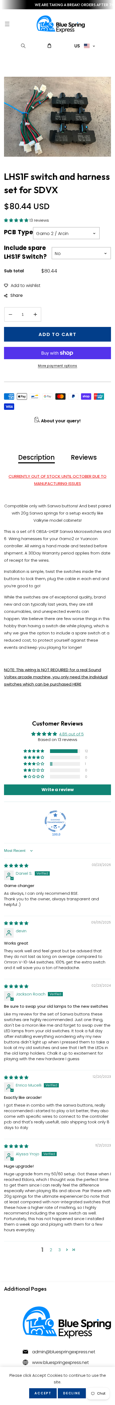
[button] (7, 24)
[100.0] (55, 821)
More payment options (57, 365)
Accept (42, 1393)
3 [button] (59, 1250)
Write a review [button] (57, 790)
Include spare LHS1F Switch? (25, 252)
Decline (71, 1393)
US (77, 45)
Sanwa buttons (62, 506)
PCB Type (18, 232)
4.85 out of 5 (71, 734)
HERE (76, 684)
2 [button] (51, 1250)
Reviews (84, 457)
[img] (16, 865)
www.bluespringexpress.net (60, 1362)
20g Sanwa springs (39, 513)
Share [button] (16, 295)
